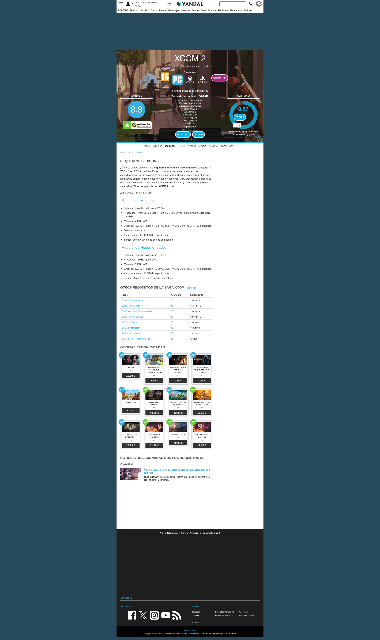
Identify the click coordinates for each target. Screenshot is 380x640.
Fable (137, 2)
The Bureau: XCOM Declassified (136, 311)
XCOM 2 (190, 58)
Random (212, 10)
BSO (231, 146)
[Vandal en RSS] (177, 615)
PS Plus (138, 6)
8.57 (243, 109)
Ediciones (158, 146)
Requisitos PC (190, 126)
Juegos (162, 10)
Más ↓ (169, 4)
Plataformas (236, 10)
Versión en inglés (190, 630)
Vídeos (223, 146)
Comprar (219, 77)
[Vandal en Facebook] (132, 615)
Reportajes (173, 10)
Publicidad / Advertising (224, 612)
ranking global (248, 134)
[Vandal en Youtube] (165, 615)
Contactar (195, 615)
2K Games (196, 103)
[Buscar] (251, 3)
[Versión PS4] (202, 79)
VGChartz (195, 623)
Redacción (195, 612)
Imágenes (213, 146)
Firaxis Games (195, 100)
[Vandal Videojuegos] (190, 3)
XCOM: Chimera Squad (132, 300)
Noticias (134, 10)
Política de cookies (246, 615)
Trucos (195, 10)
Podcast (248, 10)
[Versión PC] (177, 80)
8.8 (136, 109)
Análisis (145, 10)
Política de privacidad (224, 615)
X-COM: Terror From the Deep (135, 338)
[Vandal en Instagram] (154, 615)
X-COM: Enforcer (129, 322)
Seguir (240, 117)
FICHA (148, 146)
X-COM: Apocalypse (130, 333)
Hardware (223, 10)
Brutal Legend (153, 2)
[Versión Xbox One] (190, 79)
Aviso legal (243, 612)
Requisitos (170, 146)
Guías (154, 10)
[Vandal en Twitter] (143, 615)
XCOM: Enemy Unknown (133, 316)
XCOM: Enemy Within (131, 305)
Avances (185, 10)
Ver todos (191, 287)
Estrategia (207, 66)
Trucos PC (183, 134)
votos (243, 132)
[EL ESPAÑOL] (259, 4)
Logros (198, 134)
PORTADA (123, 10)
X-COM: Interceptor (130, 327)
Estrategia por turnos (189, 66)
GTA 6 (143, 2)
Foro (203, 10)
